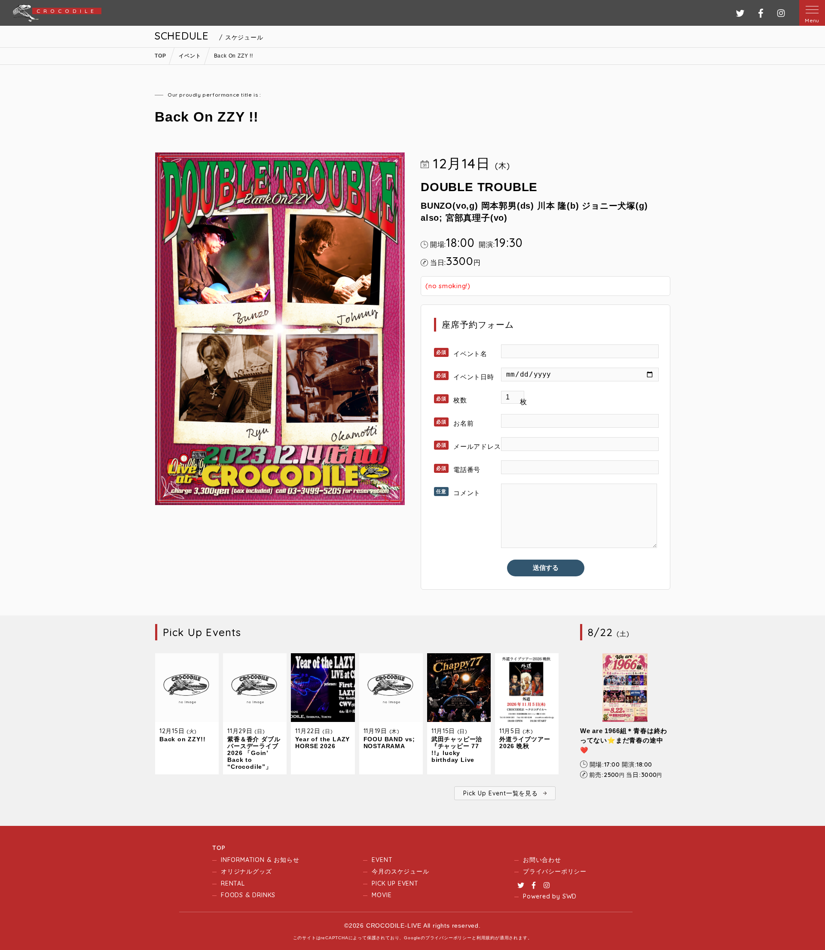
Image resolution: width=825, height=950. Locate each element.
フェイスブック (760, 13)
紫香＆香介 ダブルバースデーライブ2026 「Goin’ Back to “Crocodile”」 (253, 753)
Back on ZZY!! (182, 739)
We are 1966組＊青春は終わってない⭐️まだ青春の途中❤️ (623, 740)
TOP (218, 848)
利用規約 (486, 937)
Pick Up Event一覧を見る (500, 793)
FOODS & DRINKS (248, 895)
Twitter (520, 885)
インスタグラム (781, 13)
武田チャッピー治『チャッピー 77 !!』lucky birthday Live (456, 749)
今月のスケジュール (400, 871)
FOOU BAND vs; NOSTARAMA (389, 742)
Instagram (546, 885)
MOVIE (381, 895)
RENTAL (233, 883)
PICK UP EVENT (395, 883)
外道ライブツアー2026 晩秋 (524, 742)
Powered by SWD (550, 896)
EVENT (382, 860)
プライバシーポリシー (555, 871)
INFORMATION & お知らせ (260, 860)
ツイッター (740, 13)
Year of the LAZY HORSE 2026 (322, 742)
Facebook (533, 885)
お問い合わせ (542, 860)
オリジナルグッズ (246, 871)
